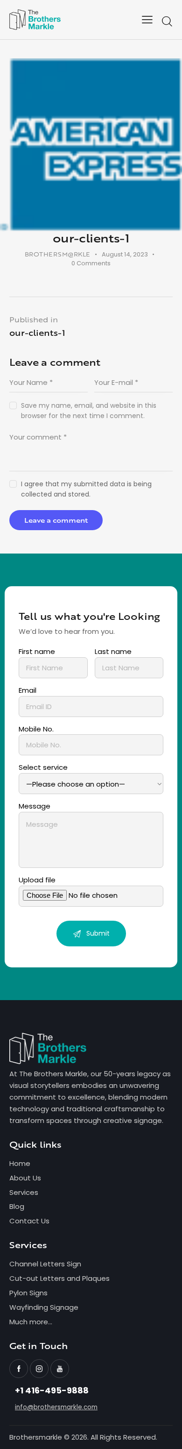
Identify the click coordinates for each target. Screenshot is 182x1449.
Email (27, 690)
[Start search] (167, 21)
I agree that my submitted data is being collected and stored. (86, 489)
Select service (43, 767)
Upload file (37, 880)
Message (34, 806)
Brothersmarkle (35, 1437)
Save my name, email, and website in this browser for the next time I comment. (88, 410)
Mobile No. (36, 729)
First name (37, 651)
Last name (113, 651)
